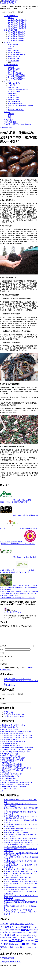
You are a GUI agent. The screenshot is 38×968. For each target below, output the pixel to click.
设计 (23, 947)
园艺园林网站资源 (14, 69)
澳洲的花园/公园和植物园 (16, 36)
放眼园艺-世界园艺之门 (8, 3)
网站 (1, 653)
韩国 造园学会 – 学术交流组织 (14, 900)
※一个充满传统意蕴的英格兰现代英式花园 (15, 752)
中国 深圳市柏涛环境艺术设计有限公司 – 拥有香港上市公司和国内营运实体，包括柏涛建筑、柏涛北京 (20, 883)
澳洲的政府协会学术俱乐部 (17, 26)
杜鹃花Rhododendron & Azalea (14, 716)
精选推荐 (11, 67)
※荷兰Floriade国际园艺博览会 (10, 756)
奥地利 (17, 929)
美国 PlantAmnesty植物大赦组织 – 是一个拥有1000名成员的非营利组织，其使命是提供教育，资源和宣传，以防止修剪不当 (21, 873)
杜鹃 (25, 932)
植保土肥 (7, 112)
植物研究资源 (12, 71)
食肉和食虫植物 (13, 99)
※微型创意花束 (5, 772)
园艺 (29, 926)
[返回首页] (9, 1)
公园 (17, 924)
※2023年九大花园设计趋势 (9, 754)
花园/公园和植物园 (10, 30)
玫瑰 (19, 937)
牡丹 (8, 937)
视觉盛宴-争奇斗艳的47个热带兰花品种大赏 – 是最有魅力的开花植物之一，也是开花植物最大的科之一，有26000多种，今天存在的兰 (19, 594)
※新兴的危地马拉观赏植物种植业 (11, 770)
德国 (25, 929)
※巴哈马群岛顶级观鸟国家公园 (11, 766)
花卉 (32, 940)
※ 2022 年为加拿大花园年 (9, 780)
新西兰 (33, 930)
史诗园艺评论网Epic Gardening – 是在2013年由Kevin (17, 598)
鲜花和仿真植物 (13, 61)
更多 (1, 791)
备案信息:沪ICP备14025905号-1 (10, 962)
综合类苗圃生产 (13, 50)
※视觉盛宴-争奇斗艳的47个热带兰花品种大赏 (16, 731)
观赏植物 (7, 81)
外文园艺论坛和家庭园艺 (16, 79)
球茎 (25, 937)
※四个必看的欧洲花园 (8, 778)
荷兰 (9, 947)
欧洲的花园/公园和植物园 (16, 34)
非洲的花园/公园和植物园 (16, 40)
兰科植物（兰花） (14, 87)
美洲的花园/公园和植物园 (16, 38)
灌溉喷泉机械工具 (14, 56)
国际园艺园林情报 (10, 122)
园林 (20, 927)
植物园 (10, 935)
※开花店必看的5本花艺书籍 (9, 776)
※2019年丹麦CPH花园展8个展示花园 (13, 786)
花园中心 (13, 944)
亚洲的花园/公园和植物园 (16, 32)
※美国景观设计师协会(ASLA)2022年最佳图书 (16, 737)
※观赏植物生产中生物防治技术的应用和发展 (15, 768)
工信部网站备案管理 (7, 958)
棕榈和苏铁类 (12, 93)
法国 (25, 935)
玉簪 (14, 937)
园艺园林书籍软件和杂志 (16, 75)
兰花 (24, 924)
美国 (16, 940)
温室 (30, 935)
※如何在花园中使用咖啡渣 (9, 729)
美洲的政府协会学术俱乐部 (17, 24)
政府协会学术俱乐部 (11, 16)
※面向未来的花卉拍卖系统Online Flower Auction (16, 782)
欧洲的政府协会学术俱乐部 (17, 22)
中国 (4, 923)
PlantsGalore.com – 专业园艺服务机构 (16, 832)
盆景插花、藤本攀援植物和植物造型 (20, 106)
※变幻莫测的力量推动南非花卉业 (11, 760)
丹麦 (12, 924)
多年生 (5, 929)
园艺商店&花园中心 (14, 52)
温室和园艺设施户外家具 (16, 54)
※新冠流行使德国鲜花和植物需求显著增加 (14, 784)
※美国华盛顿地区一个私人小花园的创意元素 (15, 750)
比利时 (19, 935)
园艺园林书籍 (8, 712)
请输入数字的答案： (7, 656)
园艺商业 (7, 42)
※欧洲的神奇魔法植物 (8, 789)
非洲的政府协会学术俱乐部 (17, 28)
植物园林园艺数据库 (15, 73)
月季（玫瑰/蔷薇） (14, 83)
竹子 (9, 108)
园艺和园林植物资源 (11, 65)
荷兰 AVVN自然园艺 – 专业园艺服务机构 (18, 910)
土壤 (9, 116)
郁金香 (30, 947)
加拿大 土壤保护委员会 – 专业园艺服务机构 (19, 842)
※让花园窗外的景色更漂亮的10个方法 (13, 725)
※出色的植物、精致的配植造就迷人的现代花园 (16, 747)
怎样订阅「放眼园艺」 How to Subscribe (17, 124)
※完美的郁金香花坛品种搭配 (10, 745)
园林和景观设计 (13, 59)
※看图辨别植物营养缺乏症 (9, 727)
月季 (15, 932)
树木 (31, 932)
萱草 (17, 947)
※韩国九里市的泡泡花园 (8, 739)
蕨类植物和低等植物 (15, 103)
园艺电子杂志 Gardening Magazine (15, 714)
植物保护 (11, 114)
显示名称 (3, 646)
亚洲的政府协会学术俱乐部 (17, 20)
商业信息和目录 (13, 44)
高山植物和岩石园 (14, 101)
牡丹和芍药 (12, 85)
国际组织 (11, 18)
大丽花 (11, 930)
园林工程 (11, 46)
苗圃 (25, 944)
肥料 (9, 118)
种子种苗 (11, 48)
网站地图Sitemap (9, 685)
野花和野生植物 (13, 97)
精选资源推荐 (8, 120)
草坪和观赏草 (12, 95)
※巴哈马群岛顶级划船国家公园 (11, 764)
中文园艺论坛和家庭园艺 (16, 77)
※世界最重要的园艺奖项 (8, 743)
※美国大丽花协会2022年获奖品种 (11, 733)
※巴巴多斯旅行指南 (7, 762)
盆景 (30, 937)
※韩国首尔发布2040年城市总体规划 (12, 741)
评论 (2, 629)
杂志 (20, 932)
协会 (10, 926)
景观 (7, 932)
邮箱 (2, 649)
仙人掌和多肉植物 (14, 91)
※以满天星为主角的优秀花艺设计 (11, 774)
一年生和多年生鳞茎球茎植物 (18, 89)
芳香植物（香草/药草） (16, 110)
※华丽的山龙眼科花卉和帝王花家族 (12, 758)
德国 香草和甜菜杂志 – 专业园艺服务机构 (18, 869)
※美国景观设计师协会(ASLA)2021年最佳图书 (16, 735)
